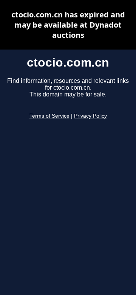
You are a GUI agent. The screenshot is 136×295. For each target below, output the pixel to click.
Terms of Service (49, 116)
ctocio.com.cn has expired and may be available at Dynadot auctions (68, 24)
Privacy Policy (90, 116)
